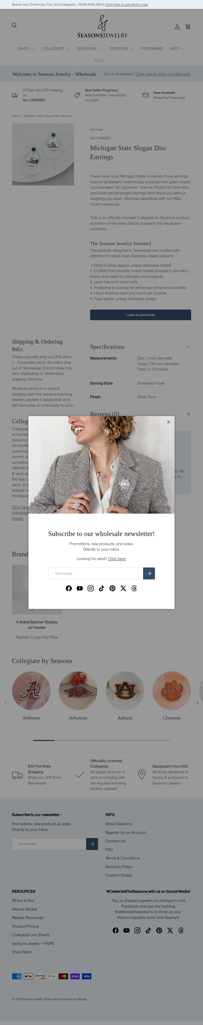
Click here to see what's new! (126, 4)
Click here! (117, 558)
